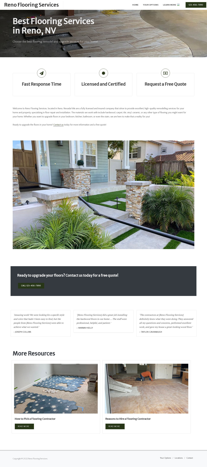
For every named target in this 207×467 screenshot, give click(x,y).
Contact (189, 458)
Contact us (58, 124)
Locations (179, 458)
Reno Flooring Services (31, 5)
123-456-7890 (196, 5)
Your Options (165, 458)
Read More (23, 426)
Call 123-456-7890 (31, 286)
